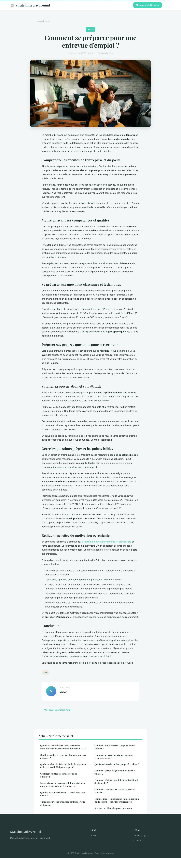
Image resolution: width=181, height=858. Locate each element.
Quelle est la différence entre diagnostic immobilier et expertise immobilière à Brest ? (63, 747)
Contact (137, 840)
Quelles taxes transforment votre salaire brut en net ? (62, 794)
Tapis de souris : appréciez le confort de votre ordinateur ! (62, 803)
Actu (48, 21)
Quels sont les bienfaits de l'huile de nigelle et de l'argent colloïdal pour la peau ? (63, 766)
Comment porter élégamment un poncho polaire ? (114, 772)
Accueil (40, 21)
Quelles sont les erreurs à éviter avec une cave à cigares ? (63, 756)
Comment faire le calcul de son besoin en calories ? (114, 791)
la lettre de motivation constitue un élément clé (106, 541)
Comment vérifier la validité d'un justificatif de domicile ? (116, 781)
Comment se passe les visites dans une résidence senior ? (113, 756)
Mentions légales (141, 835)
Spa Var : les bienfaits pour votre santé (113, 808)
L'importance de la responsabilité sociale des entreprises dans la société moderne (62, 784)
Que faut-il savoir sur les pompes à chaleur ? (116, 764)
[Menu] (168, 5)
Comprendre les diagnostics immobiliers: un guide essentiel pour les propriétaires (116, 800)
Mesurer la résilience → (147, 5)
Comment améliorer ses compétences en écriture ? (114, 747)
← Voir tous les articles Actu (56, 710)
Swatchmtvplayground (30, 5)
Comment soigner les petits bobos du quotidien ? (58, 775)
